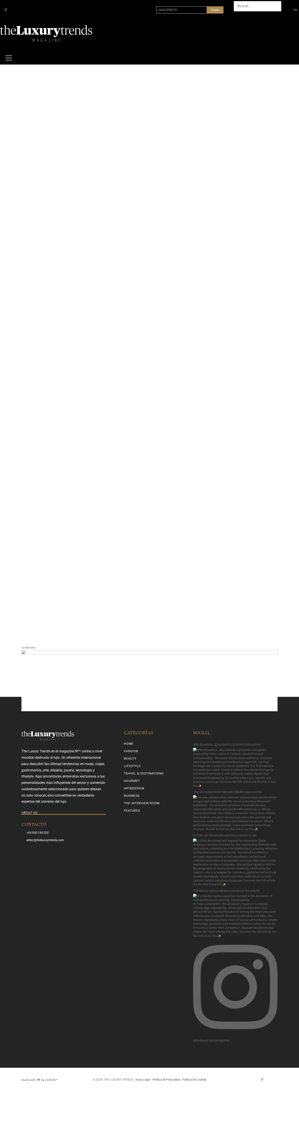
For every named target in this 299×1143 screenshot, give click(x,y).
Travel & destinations (144, 773)
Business (132, 795)
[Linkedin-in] (19, 9)
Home (129, 743)
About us (29, 812)
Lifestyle (132, 766)
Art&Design (134, 788)
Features (132, 810)
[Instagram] (12, 9)
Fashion (131, 751)
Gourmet (132, 781)
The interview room (142, 803)
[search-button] (238, 15)
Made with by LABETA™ (39, 1080)
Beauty (130, 758)
